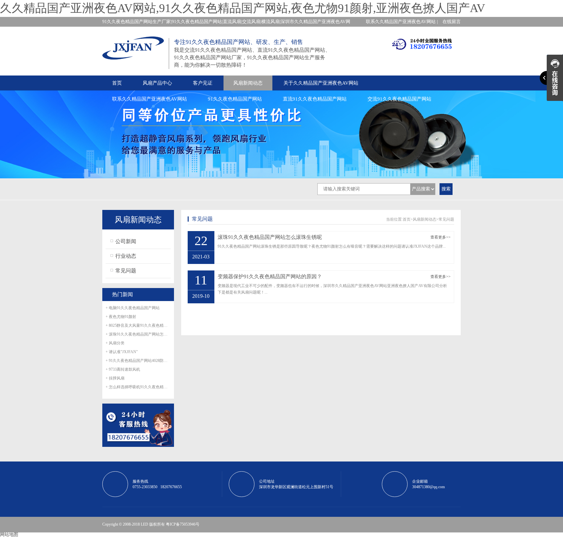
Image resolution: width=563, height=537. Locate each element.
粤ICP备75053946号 (182, 524)
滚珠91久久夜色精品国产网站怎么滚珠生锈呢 (270, 237)
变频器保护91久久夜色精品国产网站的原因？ (270, 276)
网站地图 (9, 534)
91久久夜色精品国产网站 (235, 99)
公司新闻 (125, 241)
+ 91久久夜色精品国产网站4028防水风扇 (138, 361)
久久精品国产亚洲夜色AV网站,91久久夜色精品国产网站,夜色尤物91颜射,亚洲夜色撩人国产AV (242, 8)
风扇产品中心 (157, 83)
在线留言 (451, 21)
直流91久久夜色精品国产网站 (315, 99)
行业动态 (125, 256)
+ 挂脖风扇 (115, 378)
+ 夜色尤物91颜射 (121, 317)
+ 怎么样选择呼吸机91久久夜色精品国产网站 (138, 387)
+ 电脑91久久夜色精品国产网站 (133, 308)
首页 (117, 83)
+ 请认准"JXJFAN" (122, 352)
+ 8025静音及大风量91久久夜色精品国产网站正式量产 (138, 325)
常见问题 (125, 270)
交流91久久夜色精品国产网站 (399, 99)
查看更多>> (440, 237)
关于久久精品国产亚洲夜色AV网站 (320, 83)
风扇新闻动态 (248, 83)
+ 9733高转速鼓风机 (123, 369)
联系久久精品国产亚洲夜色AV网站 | (402, 21)
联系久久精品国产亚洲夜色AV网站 (149, 99)
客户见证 (202, 83)
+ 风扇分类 (115, 343)
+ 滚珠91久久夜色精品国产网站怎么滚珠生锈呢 (138, 334)
